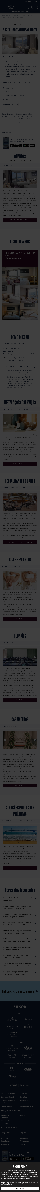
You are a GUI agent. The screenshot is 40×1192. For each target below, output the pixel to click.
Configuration (34, 1176)
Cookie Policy (25, 1179)
